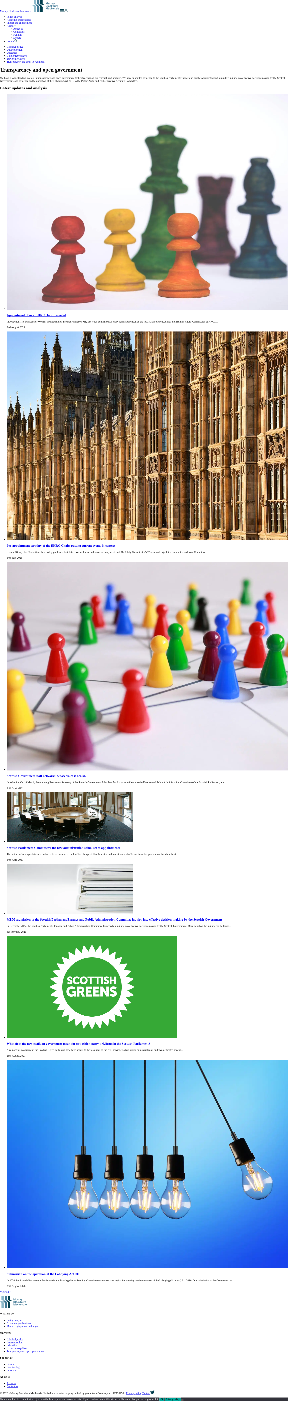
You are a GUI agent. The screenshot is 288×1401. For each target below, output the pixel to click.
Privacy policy (133, 1393)
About (10, 25)
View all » (5, 1291)
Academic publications (19, 19)
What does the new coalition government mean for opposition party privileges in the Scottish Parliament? (78, 1043)
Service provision (16, 58)
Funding (17, 34)
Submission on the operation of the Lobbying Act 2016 (44, 1274)
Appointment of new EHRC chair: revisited (36, 315)
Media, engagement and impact (23, 1326)
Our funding (13, 1367)
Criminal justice (15, 46)
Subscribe (12, 1370)
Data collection (14, 49)
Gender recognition (17, 55)
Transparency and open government (25, 61)
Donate (17, 37)
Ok (161, 1399)
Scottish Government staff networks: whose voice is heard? (46, 776)
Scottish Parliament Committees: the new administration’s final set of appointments (63, 848)
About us (18, 28)
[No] (182, 1400)
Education (12, 52)
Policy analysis (14, 16)
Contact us (18, 31)
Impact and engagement (19, 22)
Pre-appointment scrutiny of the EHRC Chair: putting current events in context (61, 545)
